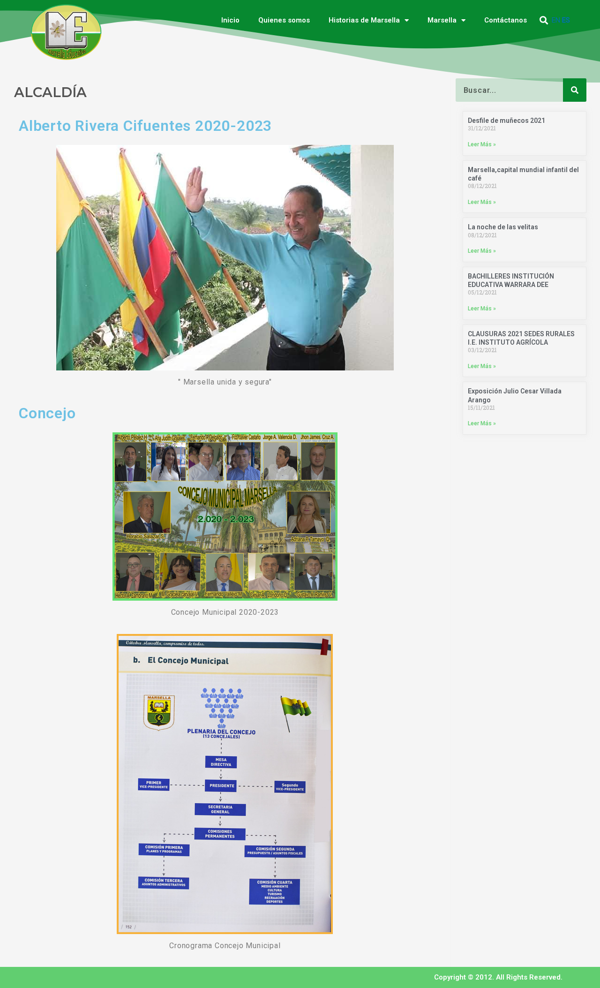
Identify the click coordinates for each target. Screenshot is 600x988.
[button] (544, 20)
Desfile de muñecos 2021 (506, 120)
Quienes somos (284, 20)
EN (556, 20)
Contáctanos (505, 20)
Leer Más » (482, 144)
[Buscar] (574, 90)
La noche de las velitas (503, 227)
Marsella (442, 20)
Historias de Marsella (364, 20)
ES (566, 20)
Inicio (230, 20)
